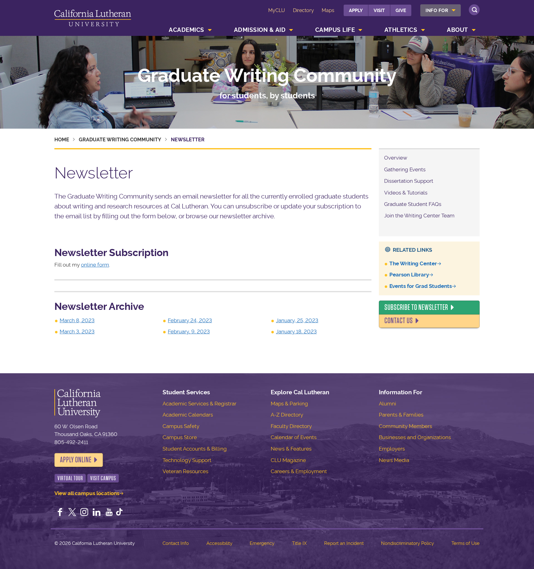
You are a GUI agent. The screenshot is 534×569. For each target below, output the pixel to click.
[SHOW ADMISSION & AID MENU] (291, 30)
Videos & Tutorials (405, 193)
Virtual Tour (70, 478)
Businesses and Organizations (415, 437)
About (457, 29)
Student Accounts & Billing (195, 449)
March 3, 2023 (77, 331)
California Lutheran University (92, 19)
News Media (394, 460)
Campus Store (180, 437)
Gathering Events (405, 169)
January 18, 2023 (296, 331)
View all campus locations (86, 493)
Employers (392, 449)
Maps (328, 10)
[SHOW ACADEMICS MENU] (210, 30)
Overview (395, 158)
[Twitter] (72, 512)
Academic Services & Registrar (199, 403)
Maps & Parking (289, 403)
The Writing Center (413, 263)
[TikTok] (119, 512)
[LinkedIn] (96, 512)
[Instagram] (84, 512)
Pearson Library (409, 275)
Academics (186, 29)
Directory (303, 10)
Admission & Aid (260, 29)
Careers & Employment (299, 471)
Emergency (262, 543)
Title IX (299, 543)
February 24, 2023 (190, 320)
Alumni (387, 403)
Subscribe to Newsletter (416, 307)
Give (401, 10)
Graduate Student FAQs (412, 204)
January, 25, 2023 (297, 320)
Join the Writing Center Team (419, 215)
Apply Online (75, 460)
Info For (437, 10)
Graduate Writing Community (267, 76)
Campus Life (335, 29)
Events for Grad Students (420, 286)
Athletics (400, 29)
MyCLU (276, 10)
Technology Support (187, 460)
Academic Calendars (188, 415)
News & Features (291, 449)
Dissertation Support (408, 181)
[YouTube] (109, 512)
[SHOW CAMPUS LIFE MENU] (361, 30)
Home (61, 140)
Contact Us (398, 320)
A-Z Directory (287, 415)
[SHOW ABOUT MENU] (474, 30)
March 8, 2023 (77, 320)
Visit (379, 10)
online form (95, 265)
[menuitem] (440, 10)
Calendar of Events (293, 437)
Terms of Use (465, 543)
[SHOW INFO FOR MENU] (454, 10)
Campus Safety (181, 426)
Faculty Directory (291, 426)
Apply (356, 10)
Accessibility (219, 543)
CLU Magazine (288, 460)
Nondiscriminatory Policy (407, 543)
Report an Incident (344, 543)
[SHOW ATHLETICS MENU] (423, 30)
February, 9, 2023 (189, 331)
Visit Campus (103, 478)
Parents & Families (401, 415)
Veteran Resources (185, 471)
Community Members (405, 426)
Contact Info (176, 543)
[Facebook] (60, 512)
